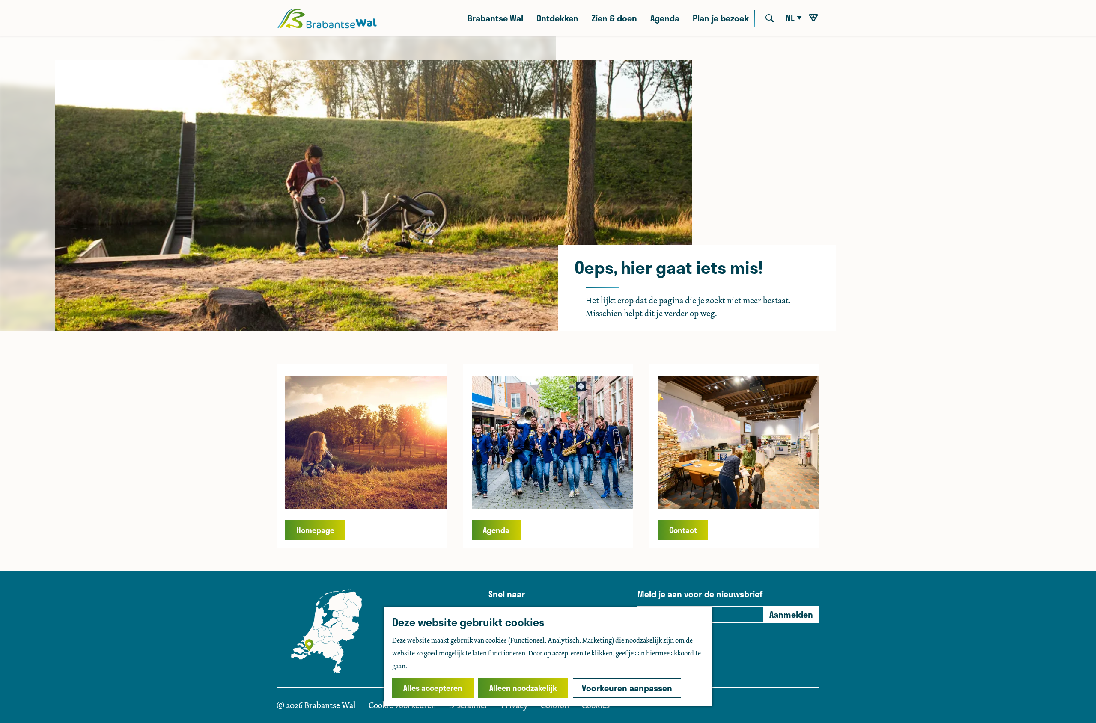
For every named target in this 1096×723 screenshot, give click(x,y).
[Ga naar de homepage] (327, 18)
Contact (683, 530)
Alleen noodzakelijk (523, 688)
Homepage (315, 530)
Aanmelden (791, 614)
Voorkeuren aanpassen (627, 688)
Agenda (496, 530)
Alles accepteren (432, 688)
